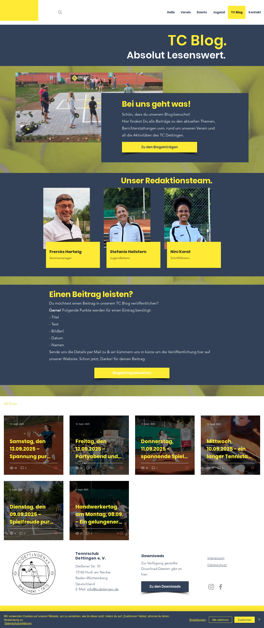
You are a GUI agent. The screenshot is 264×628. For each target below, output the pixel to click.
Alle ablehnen (220, 620)
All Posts (10, 404)
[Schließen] (259, 619)
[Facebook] (220, 587)
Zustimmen (244, 620)
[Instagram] (211, 587)
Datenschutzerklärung (18, 623)
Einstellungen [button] (197, 620)
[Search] (60, 12)
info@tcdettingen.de (103, 589)
